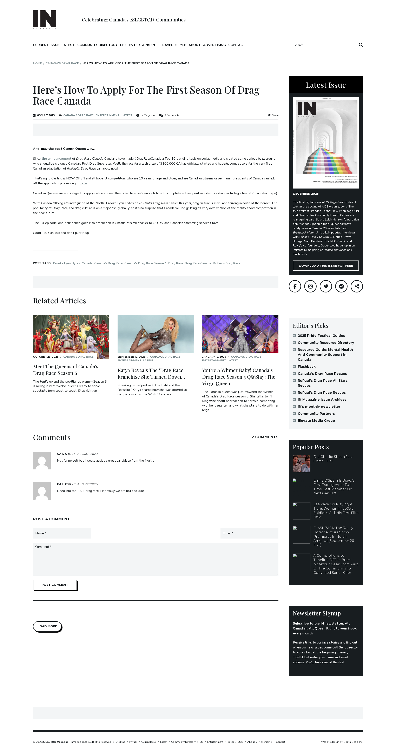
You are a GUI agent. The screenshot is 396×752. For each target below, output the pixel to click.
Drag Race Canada (198, 263)
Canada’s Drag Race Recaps (322, 374)
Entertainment (143, 45)
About (195, 45)
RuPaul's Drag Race (226, 263)
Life (123, 45)
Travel (166, 45)
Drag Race (175, 263)
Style (180, 45)
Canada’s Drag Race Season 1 (145, 263)
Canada (87, 263)
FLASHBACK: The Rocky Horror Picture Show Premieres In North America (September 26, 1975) (334, 536)
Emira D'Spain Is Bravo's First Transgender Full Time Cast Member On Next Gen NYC (334, 487)
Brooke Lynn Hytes (66, 263)
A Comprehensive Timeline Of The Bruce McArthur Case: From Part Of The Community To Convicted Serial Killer (336, 564)
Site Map (120, 742)
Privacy (133, 742)
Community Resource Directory (326, 343)
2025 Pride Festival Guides (321, 336)
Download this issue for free (326, 266)
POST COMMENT (55, 585)
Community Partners (316, 414)
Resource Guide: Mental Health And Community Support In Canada (325, 355)
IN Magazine (148, 115)
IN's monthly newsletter (319, 407)
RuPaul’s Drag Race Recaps (322, 393)
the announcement (56, 158)
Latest (68, 45)
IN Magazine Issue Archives (322, 400)
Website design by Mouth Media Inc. (342, 742)
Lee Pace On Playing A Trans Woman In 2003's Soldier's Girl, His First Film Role (336, 510)
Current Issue (46, 45)
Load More (47, 626)
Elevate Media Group (316, 421)
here (83, 183)
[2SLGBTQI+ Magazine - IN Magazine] (44, 19)
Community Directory (97, 45)
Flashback (307, 367)
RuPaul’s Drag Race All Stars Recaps (323, 383)
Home (37, 63)
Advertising (214, 45)
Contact (236, 45)
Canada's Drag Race (62, 63)
